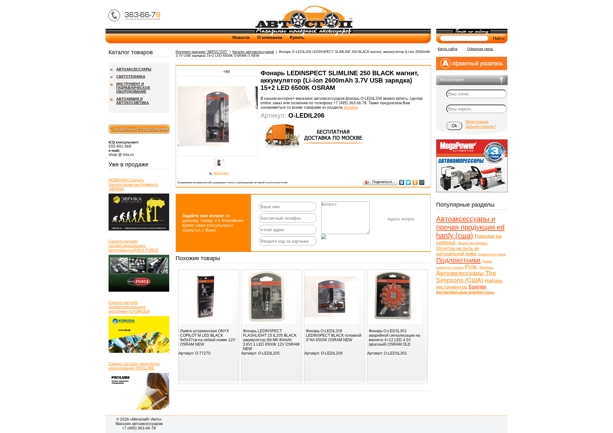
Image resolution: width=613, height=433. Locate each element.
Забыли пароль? (480, 126)
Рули (471, 266)
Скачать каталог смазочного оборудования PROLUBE (134, 366)
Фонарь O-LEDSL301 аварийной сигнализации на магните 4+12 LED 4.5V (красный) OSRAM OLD (394, 338)
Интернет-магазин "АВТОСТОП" (202, 52)
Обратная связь (480, 49)
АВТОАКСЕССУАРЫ (133, 69)
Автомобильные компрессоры (465, 292)
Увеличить (221, 173)
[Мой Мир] (422, 182)
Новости (241, 37)
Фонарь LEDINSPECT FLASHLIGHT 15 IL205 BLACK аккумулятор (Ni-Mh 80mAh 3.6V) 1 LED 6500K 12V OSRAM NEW (271, 340)
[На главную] (303, 27)
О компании (269, 37)
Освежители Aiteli (491, 254)
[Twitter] (408, 182)
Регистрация (476, 122)
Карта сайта (447, 49)
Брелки (477, 287)
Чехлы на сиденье (472, 243)
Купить (297, 37)
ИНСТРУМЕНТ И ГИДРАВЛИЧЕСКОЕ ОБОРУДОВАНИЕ (133, 87)
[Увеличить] (219, 156)
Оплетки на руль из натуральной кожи (457, 251)
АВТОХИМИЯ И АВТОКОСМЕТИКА (132, 101)
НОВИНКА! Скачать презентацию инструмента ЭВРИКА (133, 184)
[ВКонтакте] (401, 182)
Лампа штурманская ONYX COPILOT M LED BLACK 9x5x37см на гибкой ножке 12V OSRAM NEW (207, 338)
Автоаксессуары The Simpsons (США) (466, 276)
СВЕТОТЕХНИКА (130, 76)
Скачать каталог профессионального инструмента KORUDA (129, 307)
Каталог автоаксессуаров (253, 52)
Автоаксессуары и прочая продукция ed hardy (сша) (470, 227)
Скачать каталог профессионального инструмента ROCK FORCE (134, 246)
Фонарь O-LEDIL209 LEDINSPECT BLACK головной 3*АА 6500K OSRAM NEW (333, 335)
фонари (351, 107)
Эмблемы (486, 267)
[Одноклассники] (415, 182)
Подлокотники (458, 260)
